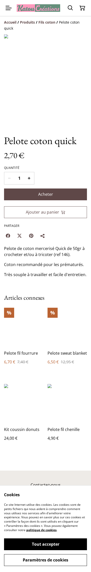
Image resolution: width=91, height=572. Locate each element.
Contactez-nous (46, 485)
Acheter (45, 194)
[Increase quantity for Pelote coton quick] (29, 178)
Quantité (11, 168)
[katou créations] (38, 8)
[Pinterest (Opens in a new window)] (31, 235)
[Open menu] (9, 8)
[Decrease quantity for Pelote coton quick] (9, 178)
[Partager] (43, 235)
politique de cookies (41, 530)
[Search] (70, 8)
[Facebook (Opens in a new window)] (8, 235)
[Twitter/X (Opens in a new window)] (19, 235)
